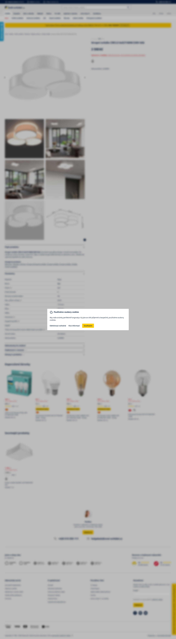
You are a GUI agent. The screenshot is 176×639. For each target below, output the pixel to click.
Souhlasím (88, 326)
